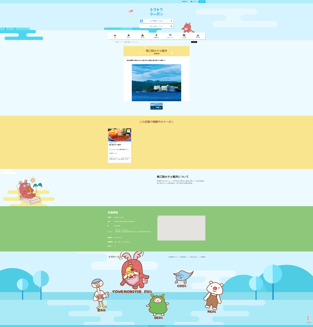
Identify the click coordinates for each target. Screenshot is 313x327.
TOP (117, 42)
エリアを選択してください (156, 20)
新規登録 (202, 1)
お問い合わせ (193, 257)
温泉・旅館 (127, 42)
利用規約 (203, 257)
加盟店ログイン (174, 257)
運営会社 (184, 257)
